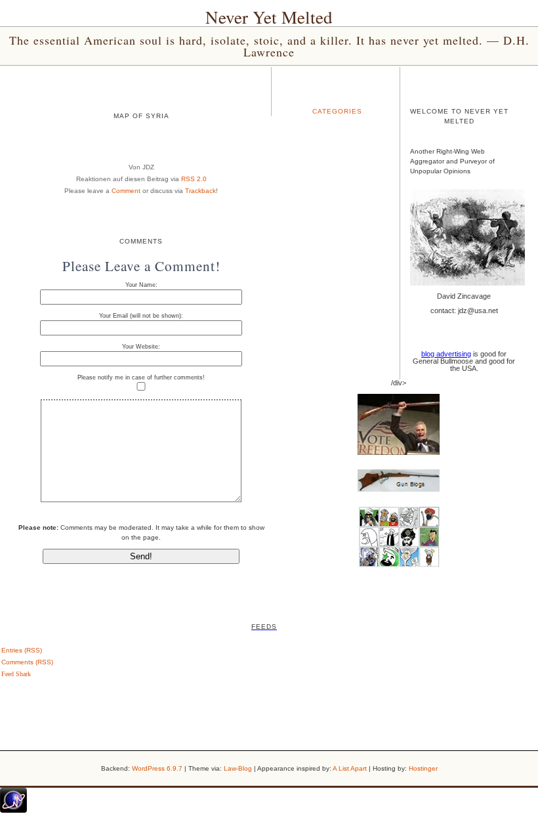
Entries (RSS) (21, 650)
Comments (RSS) (27, 662)
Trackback (200, 190)
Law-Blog (238, 768)
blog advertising (446, 354)
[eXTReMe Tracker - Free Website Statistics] (13, 810)
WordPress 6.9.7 (157, 768)
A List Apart (350, 768)
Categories (337, 111)
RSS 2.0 (194, 178)
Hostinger (423, 768)
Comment (126, 190)
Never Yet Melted (269, 17)
